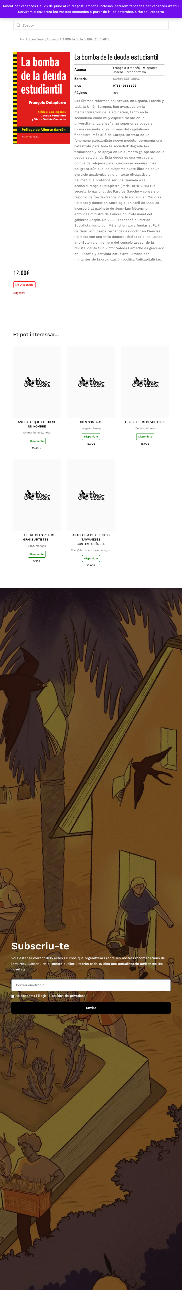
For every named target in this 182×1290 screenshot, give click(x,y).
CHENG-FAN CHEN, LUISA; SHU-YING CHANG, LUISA (91, 550)
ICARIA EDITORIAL (126, 78)
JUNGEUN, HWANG (91, 428)
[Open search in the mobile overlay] (91, 25)
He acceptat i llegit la (50, 996)
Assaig (42, 39)
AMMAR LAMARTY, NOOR (36, 432)
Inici (22, 39)
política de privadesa (69, 996)
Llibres (32, 39)
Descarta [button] (156, 12)
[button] (134, 310)
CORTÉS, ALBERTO (145, 428)
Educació (53, 39)
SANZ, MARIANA (37, 545)
